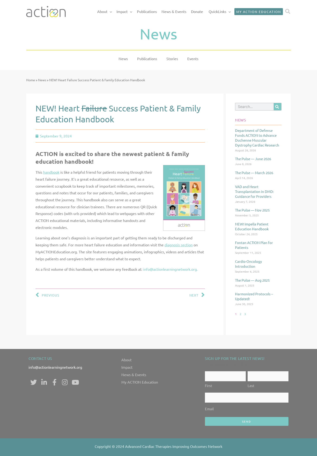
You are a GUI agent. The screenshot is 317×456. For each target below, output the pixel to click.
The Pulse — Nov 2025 (252, 210)
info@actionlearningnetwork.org (55, 367)
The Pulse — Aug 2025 (252, 280)
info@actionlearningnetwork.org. (170, 269)
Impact (122, 11)
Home (30, 80)
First (208, 385)
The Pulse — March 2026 (254, 172)
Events (192, 58)
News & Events (174, 11)
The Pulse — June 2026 (253, 158)
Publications (147, 11)
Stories (172, 58)
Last (251, 385)
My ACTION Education (139, 382)
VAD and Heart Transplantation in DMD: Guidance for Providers (254, 191)
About (102, 11)
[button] (109, 11)
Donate (197, 11)
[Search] (277, 106)
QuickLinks (217, 11)
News (123, 58)
